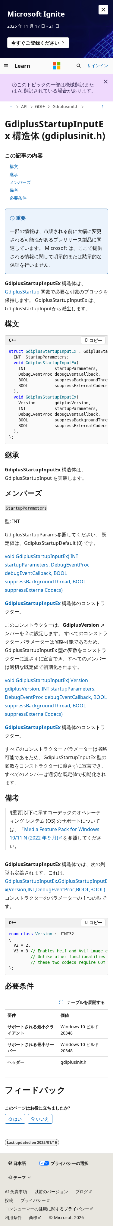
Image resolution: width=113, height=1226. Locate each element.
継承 (14, 174)
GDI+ (40, 106)
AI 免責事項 (16, 1191)
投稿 (9, 1200)
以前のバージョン (51, 1191)
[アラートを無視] (103, 9)
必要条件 (18, 198)
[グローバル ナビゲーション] (6, 65)
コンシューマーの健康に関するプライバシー (47, 1209)
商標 (33, 1217)
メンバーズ (20, 182)
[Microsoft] (57, 66)
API (24, 106)
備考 (14, 190)
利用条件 (13, 1217)
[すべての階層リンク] (10, 107)
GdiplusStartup (22, 291)
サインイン (97, 65)
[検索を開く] (79, 65)
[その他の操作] (103, 107)
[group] (56, 394)
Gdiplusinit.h (65, 106)
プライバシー (33, 1200)
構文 (14, 166)
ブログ (81, 1191)
